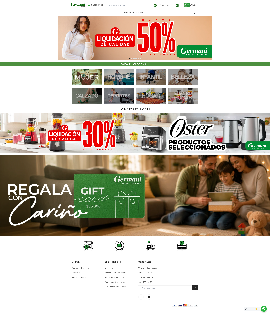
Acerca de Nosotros (80, 268)
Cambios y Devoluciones (116, 282)
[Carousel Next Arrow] (194, 13)
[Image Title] (141, 297)
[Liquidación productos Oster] (135, 133)
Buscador (109, 268)
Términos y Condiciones (115, 273)
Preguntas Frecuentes (115, 287)
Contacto (76, 273)
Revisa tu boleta (79, 277)
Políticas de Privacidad (115, 277)
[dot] (129, 58)
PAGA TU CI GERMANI (135, 64)
